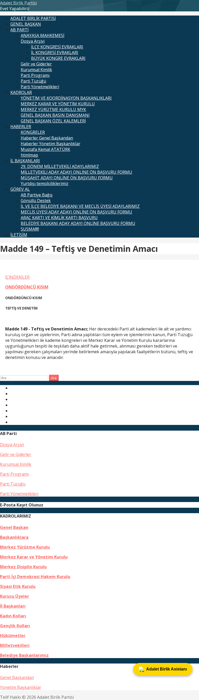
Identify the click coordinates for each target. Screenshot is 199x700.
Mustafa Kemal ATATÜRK (45, 149)
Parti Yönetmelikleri (40, 87)
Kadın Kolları (13, 616)
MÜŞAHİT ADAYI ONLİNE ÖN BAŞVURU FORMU (67, 178)
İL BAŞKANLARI (25, 161)
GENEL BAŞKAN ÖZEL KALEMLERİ (53, 121)
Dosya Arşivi (33, 41)
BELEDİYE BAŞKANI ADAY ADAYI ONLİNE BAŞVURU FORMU (78, 223)
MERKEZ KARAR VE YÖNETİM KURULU (58, 104)
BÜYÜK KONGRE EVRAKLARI (58, 58)
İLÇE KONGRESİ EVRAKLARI (57, 47)
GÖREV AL (20, 189)
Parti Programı (35, 75)
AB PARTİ (19, 30)
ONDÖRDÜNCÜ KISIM (26, 287)
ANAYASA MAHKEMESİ (42, 35)
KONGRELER (33, 132)
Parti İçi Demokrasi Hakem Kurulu (35, 576)
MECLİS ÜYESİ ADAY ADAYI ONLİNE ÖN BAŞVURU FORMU (76, 212)
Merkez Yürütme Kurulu (25, 547)
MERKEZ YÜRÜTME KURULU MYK (53, 109)
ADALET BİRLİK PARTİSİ (33, 18)
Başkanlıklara (14, 537)
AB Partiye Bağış (37, 195)
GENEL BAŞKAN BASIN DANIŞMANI (55, 115)
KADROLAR (21, 92)
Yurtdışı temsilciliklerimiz (44, 183)
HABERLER (20, 126)
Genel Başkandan (17, 677)
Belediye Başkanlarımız (24, 655)
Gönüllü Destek (36, 200)
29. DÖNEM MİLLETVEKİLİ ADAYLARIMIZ (60, 166)
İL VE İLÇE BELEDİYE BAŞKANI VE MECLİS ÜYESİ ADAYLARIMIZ (80, 206)
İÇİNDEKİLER (17, 277)
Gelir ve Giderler (36, 64)
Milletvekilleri (15, 645)
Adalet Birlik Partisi (18, 3)
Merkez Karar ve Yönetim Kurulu (34, 557)
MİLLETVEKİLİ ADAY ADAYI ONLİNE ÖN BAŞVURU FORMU (76, 172)
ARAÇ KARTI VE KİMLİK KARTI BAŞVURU (59, 217)
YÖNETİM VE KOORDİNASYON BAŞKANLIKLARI (66, 98)
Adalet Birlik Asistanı (166, 669)
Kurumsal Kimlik (36, 69)
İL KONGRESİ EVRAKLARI (54, 52)
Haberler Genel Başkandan (47, 138)
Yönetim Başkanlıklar (20, 687)
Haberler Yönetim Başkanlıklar (50, 143)
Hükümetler (12, 635)
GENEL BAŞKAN (25, 24)
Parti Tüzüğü (33, 81)
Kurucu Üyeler (14, 596)
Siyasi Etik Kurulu (17, 586)
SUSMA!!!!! (30, 229)
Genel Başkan (14, 527)
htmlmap (29, 155)
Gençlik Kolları (15, 626)
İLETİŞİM (18, 235)
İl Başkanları (13, 606)
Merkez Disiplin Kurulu (23, 567)
